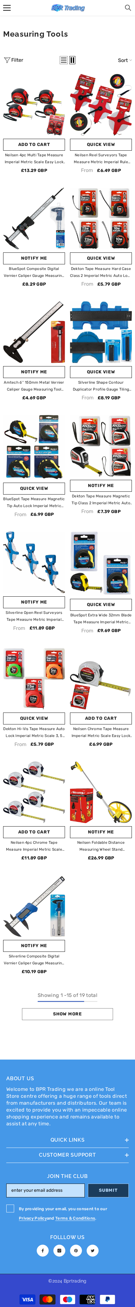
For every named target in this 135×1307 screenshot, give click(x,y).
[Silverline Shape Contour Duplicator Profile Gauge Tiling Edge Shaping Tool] (101, 332)
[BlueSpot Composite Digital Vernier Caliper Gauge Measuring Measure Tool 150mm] (34, 218)
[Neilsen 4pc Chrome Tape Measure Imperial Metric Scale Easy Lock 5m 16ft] (34, 792)
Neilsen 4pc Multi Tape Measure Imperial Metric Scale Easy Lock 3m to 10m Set (34, 159)
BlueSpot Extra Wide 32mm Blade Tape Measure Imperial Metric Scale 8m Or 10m (101, 619)
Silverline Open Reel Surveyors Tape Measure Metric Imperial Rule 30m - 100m (34, 616)
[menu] (7, 8)
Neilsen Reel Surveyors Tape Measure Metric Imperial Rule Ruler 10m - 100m (101, 159)
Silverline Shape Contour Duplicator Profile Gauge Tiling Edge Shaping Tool (101, 386)
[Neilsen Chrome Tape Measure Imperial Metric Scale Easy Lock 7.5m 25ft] (101, 678)
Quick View (101, 144)
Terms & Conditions (75, 1218)
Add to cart (34, 144)
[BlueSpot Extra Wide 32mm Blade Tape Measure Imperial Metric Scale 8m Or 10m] (101, 564)
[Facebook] (43, 1251)
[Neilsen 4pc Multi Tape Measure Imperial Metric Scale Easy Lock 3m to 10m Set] (34, 105)
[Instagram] (59, 1251)
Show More (67, 1014)
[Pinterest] (76, 1251)
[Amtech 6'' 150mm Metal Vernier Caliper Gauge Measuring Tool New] (34, 332)
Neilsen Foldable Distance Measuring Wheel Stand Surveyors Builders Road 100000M (101, 846)
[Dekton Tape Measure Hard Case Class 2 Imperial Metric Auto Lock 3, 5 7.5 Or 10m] (101, 218)
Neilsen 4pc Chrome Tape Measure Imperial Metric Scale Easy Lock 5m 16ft (34, 846)
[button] (64, 60)
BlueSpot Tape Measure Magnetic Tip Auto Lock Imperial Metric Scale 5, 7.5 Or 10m (34, 503)
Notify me (34, 258)
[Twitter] (93, 1251)
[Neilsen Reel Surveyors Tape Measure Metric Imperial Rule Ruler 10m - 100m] (101, 105)
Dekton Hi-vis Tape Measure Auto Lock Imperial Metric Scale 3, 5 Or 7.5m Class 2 (34, 733)
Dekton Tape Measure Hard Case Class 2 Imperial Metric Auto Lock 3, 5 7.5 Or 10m (101, 273)
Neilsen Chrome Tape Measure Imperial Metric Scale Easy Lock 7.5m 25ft (101, 733)
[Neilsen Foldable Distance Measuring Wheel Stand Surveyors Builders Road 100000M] (101, 792)
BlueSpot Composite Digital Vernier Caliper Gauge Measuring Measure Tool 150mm (34, 273)
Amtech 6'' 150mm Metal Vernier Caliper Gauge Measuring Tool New (34, 386)
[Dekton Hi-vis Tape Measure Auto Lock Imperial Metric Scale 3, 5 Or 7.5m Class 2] (34, 678)
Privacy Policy (33, 1218)
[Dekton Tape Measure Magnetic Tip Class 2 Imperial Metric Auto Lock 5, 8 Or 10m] (101, 446)
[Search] (128, 8)
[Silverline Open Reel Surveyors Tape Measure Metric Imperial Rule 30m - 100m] (34, 562)
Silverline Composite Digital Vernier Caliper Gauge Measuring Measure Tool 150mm (34, 960)
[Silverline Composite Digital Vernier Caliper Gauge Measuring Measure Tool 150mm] (34, 906)
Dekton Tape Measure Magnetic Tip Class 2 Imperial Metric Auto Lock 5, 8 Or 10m (101, 500)
